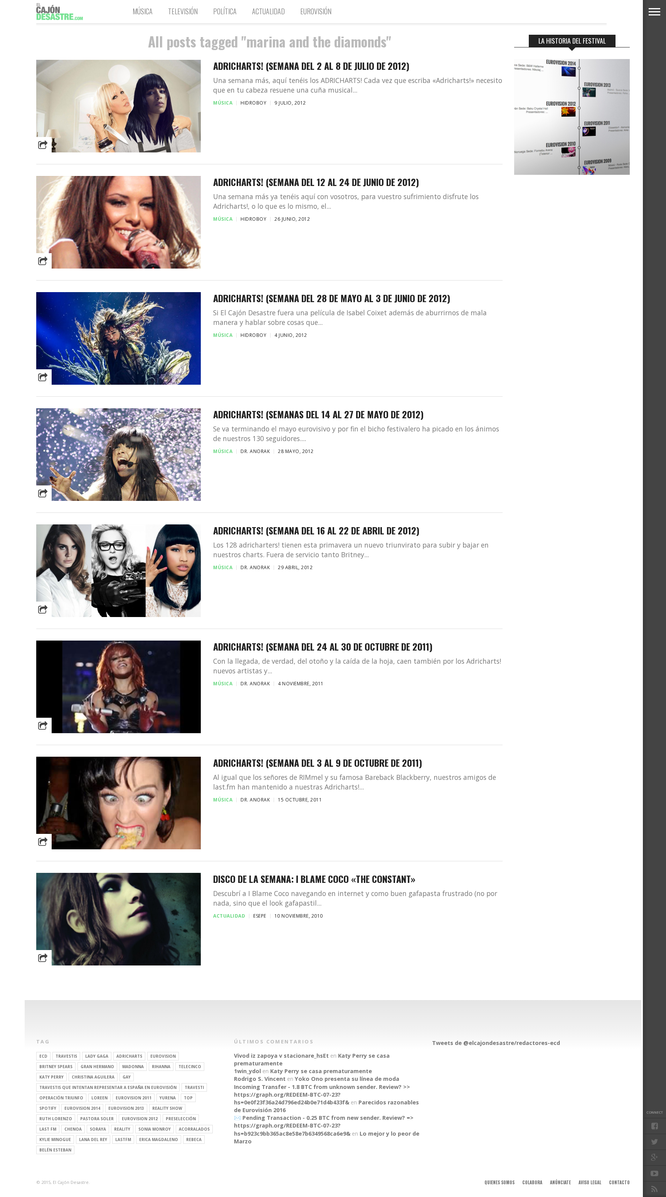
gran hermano (97, 1066)
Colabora (532, 1182)
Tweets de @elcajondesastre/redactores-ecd (496, 1043)
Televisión (183, 11)
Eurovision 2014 (82, 1108)
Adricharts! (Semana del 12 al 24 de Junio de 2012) (316, 182)
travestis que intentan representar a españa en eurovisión (108, 1087)
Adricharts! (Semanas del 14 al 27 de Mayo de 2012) (318, 414)
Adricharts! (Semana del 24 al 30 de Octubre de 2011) (322, 647)
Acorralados (194, 1129)
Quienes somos (499, 1182)
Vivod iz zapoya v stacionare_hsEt (281, 1055)
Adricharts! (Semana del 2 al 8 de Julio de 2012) (311, 66)
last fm (47, 1129)
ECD (43, 1056)
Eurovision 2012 (140, 1118)
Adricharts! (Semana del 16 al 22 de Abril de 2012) (316, 530)
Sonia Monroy (154, 1129)
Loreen (99, 1098)
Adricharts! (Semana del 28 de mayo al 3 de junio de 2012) (331, 298)
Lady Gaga (96, 1056)
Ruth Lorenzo (55, 1118)
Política (225, 11)
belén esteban (55, 1150)
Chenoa (73, 1129)
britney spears (55, 1066)
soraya (98, 1129)
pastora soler (97, 1118)
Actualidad (268, 11)
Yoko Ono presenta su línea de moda (347, 1078)
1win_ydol (247, 1071)
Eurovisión (315, 11)
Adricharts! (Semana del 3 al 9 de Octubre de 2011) (317, 763)
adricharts (129, 1056)
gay (127, 1077)
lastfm (123, 1139)
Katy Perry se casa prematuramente (321, 1071)
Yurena (168, 1098)
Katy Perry (51, 1077)
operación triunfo (61, 1098)
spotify (47, 1108)
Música (143, 11)
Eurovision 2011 (133, 1098)
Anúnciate (560, 1182)
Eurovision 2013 (126, 1108)
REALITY (122, 1129)
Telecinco (189, 1066)
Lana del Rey (93, 1139)
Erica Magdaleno (158, 1139)
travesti (194, 1087)
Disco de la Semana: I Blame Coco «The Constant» (314, 879)
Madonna (133, 1066)
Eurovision (163, 1056)
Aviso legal (590, 1182)
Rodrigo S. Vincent (260, 1078)
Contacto (619, 1182)
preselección (181, 1118)
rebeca (194, 1139)
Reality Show (167, 1108)
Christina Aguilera (93, 1077)
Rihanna (161, 1066)
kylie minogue (55, 1139)
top (188, 1098)
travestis (66, 1056)
